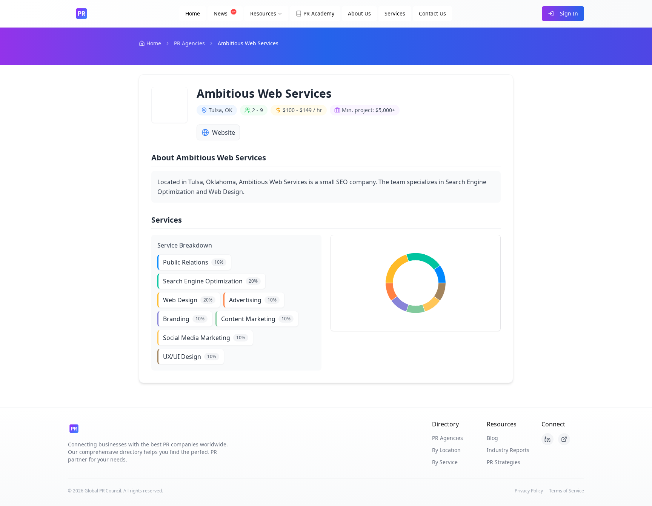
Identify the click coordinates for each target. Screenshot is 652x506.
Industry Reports (508, 450)
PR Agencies (189, 43)
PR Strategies (503, 462)
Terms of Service (566, 491)
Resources (263, 13)
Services (394, 13)
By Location (446, 450)
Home (192, 13)
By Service (445, 462)
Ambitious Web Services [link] (248, 43)
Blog (492, 437)
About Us (359, 13)
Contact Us (432, 13)
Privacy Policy (529, 491)
